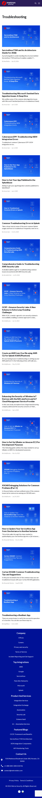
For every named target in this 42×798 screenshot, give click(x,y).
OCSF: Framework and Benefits (21, 734)
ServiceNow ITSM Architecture (21, 739)
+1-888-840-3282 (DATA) (13, 766)
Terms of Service (21, 652)
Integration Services (21, 700)
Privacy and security (21, 647)
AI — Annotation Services (21, 724)
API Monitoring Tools (21, 748)
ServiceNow (21, 676)
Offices (21, 638)
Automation (21, 710)
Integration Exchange (21, 705)
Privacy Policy (14, 780)
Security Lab (21, 714)
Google (21, 671)
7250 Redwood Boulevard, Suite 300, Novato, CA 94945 (22, 760)
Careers (21, 642)
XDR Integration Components (21, 743)
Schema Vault (21, 719)
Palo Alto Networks (21, 681)
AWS (21, 667)
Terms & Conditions (26, 780)
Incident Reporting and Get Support (21, 657)
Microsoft (21, 686)
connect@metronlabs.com (13, 770)
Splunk (21, 690)
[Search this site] (35, 3)
